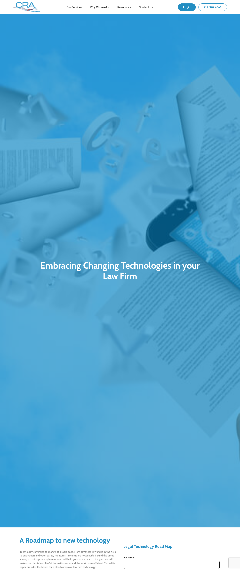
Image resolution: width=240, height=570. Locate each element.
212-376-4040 (213, 7)
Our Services (74, 7)
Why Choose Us (100, 7)
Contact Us (146, 7)
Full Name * (129, 557)
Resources (124, 7)
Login (186, 7)
